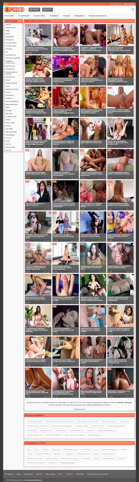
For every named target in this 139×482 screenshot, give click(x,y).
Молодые (8, 110)
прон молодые (94, 435)
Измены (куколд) (11, 83)
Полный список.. (68, 463)
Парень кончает (109, 454)
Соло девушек (10, 135)
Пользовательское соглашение (97, 474)
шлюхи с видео (82, 426)
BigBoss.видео (129, 4)
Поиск (18, 474)
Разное (7, 119)
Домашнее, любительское (10, 62)
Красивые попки (71, 449)
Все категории (10, 147)
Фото (60, 474)
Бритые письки (109, 458)
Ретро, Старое (10, 122)
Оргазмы (57, 454)
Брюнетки (56, 449)
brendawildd (32, 430)
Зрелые (7, 80)
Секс (29, 449)
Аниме (7, 30)
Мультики (8, 113)
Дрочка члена (10, 66)
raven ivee (90, 430)
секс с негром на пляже (74, 435)
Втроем (122, 458)
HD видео (66, 16)
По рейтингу (54, 16)
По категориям (23, 16)
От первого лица (10, 116)
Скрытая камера (11, 132)
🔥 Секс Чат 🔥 (115, 4)
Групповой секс (10, 55)
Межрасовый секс (11, 104)
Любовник (52, 463)
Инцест (7, 86)
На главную (9, 474)
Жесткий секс (10, 69)
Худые (96, 454)
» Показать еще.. (79, 409)
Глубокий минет (83, 454)
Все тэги (39, 474)
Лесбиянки (9, 98)
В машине (8, 49)
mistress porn (60, 430)
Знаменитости (10, 77)
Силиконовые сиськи (36, 463)
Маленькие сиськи (35, 458)
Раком (30, 454)
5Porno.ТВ (77, 402)
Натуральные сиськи (69, 458)
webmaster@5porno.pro (35, 480)
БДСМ (7, 33)
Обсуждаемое (79, 16)
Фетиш (7, 141)
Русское (8, 126)
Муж (36, 449)
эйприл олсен (46, 430)
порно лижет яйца (34, 421)
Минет (7, 107)
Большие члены (10, 46)
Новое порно (9, 16)
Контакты (69, 474)
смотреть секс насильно (37, 426)
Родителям (80, 474)
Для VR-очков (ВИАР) (12, 58)
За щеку (124, 449)
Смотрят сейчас (39, 16)
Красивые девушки (109, 449)
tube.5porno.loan (18, 480)
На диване (69, 454)
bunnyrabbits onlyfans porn (87, 421)
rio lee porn (124, 421)
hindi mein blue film (54, 435)
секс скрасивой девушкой (61, 426)
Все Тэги (8, 150)
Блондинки (85, 449)
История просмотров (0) (98, 16)
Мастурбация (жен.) (12, 101)
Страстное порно (43, 454)
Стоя (96, 449)
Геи (6, 52)
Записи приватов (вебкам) (11, 73)
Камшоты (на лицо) (12, 89)
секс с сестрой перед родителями (59, 421)
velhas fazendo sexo (35, 435)
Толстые (8, 138)
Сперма (45, 449)
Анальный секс (10, 27)
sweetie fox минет (109, 421)
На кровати (86, 458)
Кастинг (8, 92)
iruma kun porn (98, 426)
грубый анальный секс (107, 430)
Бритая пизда (51, 458)
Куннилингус (9, 95)
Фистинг (8, 144)
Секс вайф (8, 129)
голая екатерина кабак (116, 426)
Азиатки (8, 24)
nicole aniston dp (76, 430)
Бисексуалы (9, 40)
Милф (97, 458)
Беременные (9, 37)
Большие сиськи (10, 43)
